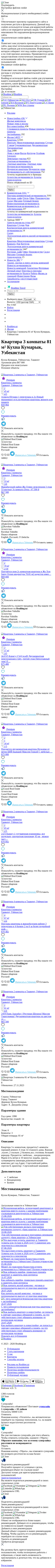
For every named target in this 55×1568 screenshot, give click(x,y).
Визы (33, 276)
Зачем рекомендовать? (12, 1504)
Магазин (18, 201)
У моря (10, 145)
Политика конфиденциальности (23, 1370)
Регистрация (13, 310)
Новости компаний (16, 268)
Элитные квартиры (16, 164)
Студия (49, 142)
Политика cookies (16, 1372)
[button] (8, 108)
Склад (10, 201)
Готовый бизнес (31, 201)
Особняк (40, 153)
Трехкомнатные (15, 148)
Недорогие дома (37, 169)
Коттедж (31, 153)
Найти (10, 190)
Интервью (44, 268)
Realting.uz (12, 326)
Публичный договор (17, 1375)
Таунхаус (11, 156)
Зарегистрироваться (11, 1478)
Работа (34, 273)
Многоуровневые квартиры (31, 142)
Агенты (37, 177)
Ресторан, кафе (14, 198)
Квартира (12, 225)
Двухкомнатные (40, 145)
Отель (26, 198)
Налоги (26, 273)
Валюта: (11, 302)
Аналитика (32, 268)
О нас (10, 1354)
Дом (27, 225)
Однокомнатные (23, 145)
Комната (11, 244)
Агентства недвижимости (20, 177)
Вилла (23, 153)
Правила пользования (18, 1367)
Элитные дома (34, 164)
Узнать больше (28, 86)
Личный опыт (14, 270)
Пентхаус (11, 142)
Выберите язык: (15, 299)
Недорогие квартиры (17, 169)
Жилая (10, 329)
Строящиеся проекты (17, 129)
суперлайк (44, 1406)
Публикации (13, 1348)
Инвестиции (23, 276)
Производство (42, 198)
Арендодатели (14, 180)
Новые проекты (37, 129)
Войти (10, 307)
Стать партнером (15, 1351)
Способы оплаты (15, 1359)
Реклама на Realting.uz (18, 1364)
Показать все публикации (14, 1336)
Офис (32, 198)
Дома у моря (13, 153)
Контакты (12, 1356)
